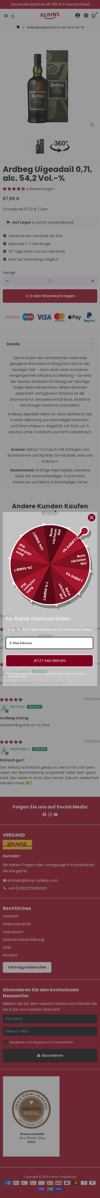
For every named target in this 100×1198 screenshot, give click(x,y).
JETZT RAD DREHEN (49, 661)
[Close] (91, 517)
